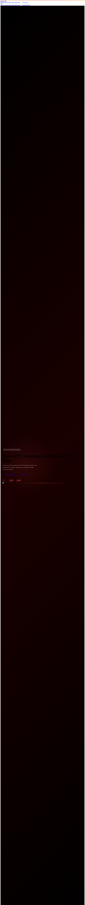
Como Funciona (14, 2)
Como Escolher (7, 2)
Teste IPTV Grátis (25, 2)
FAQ (19, 2)
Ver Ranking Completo (10, 474)
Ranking (2, 2)
